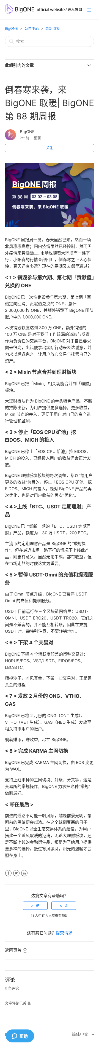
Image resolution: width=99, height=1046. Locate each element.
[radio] (35, 906)
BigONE (11, 28)
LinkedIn (24, 873)
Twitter (16, 873)
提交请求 (64, 932)
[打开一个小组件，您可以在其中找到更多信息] (20, 1036)
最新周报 (52, 28)
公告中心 (31, 28)
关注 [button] (49, 148)
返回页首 (13, 950)
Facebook (8, 873)
